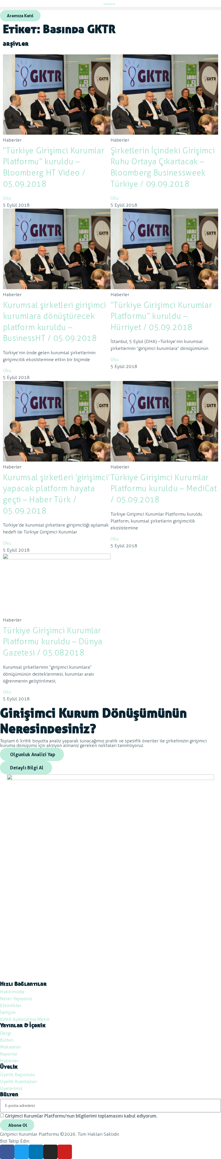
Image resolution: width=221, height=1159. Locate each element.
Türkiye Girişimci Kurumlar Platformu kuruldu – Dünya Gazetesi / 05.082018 (52, 641)
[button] (110, 8)
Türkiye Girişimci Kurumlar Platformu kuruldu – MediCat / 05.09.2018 (163, 488)
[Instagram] (50, 1152)
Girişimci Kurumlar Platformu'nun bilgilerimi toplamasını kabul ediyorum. (81, 1116)
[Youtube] (65, 1152)
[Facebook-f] (7, 1152)
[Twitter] (21, 1152)
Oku (7, 198)
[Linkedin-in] (36, 1152)
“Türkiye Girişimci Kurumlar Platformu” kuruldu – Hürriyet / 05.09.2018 (161, 316)
